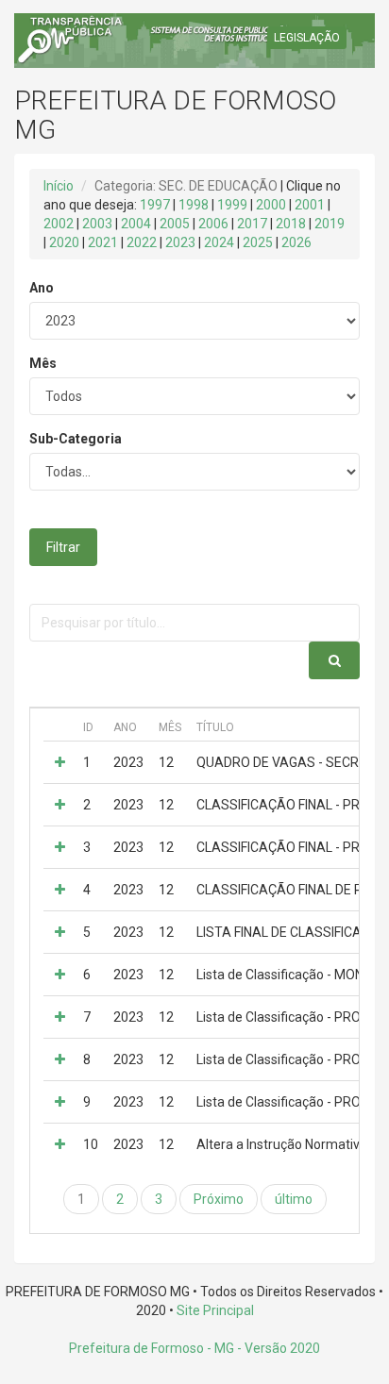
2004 (136, 223)
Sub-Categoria (75, 438)
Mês (43, 363)
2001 (310, 204)
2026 (296, 242)
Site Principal (215, 1310)
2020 (64, 242)
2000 (271, 204)
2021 (103, 242)
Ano (41, 287)
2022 (142, 242)
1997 (155, 204)
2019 (329, 223)
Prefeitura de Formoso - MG (151, 1348)
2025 (258, 242)
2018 (291, 223)
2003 (97, 223)
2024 (219, 242)
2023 (180, 242)
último (294, 1199)
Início (58, 185)
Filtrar (63, 547)
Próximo (219, 1199)
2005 (175, 223)
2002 (58, 223)
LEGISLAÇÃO (307, 37)
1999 (232, 204)
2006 (213, 223)
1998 (193, 204)
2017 (252, 223)
